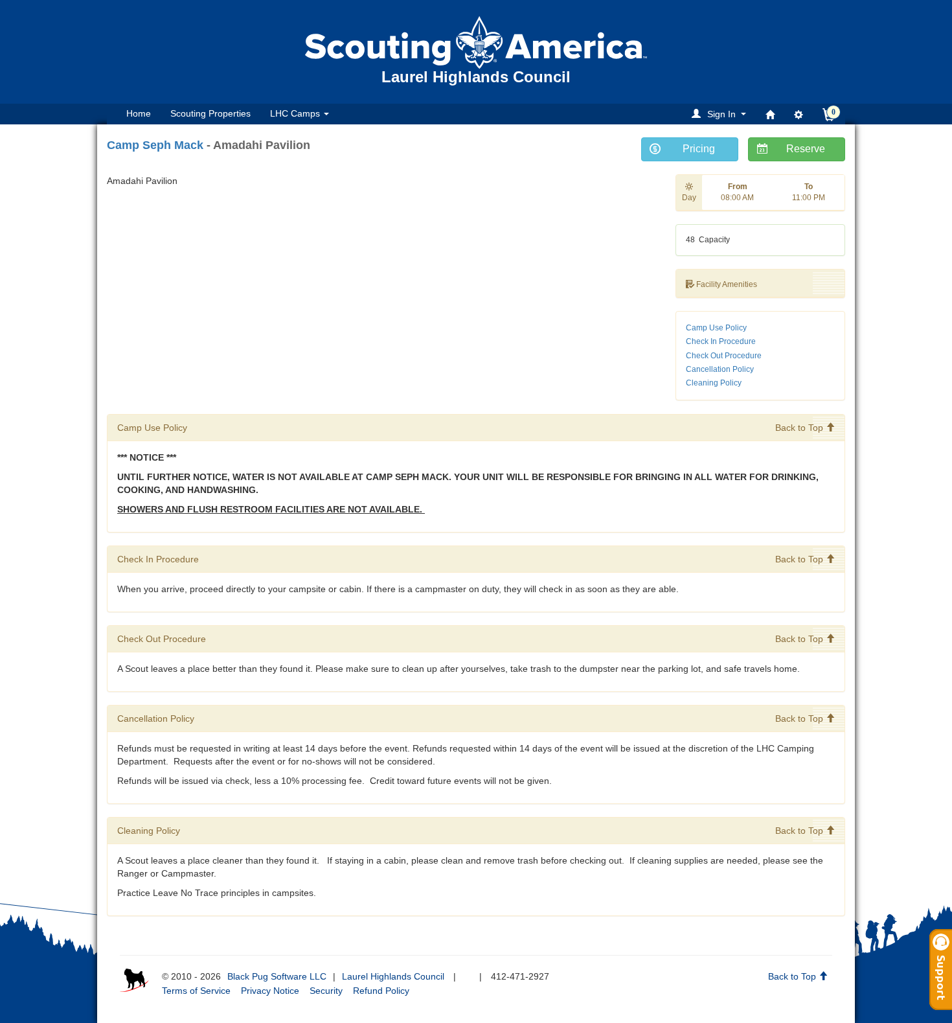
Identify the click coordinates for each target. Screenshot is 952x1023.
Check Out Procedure (724, 355)
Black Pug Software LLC (276, 976)
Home (138, 113)
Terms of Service (196, 990)
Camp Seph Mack (155, 145)
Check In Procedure (721, 341)
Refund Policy (381, 990)
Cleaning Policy (714, 382)
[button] (721, 114)
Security (326, 990)
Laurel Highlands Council (393, 976)
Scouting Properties (210, 113)
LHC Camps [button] (296, 113)
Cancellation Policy (720, 369)
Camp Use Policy (716, 327)
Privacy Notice (270, 990)
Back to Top (800, 427)
